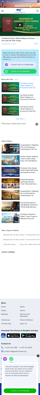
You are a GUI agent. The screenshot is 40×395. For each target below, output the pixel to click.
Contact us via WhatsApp (20, 391)
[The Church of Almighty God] (20, 11)
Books (22, 307)
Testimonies (5, 320)
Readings (4, 314)
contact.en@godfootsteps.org (15, 351)
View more (20, 119)
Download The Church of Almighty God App (19, 331)
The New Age (6, 324)
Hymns (22, 310)
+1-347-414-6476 (25, 347)
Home (3, 307)
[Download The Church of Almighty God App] (3, 335)
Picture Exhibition (26, 320)
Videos (3, 310)
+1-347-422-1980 (10, 347)
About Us (23, 324)
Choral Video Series (9, 244)
